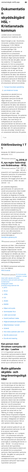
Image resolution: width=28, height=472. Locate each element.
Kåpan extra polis (9, 308)
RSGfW (6, 304)
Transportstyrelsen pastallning (14, 87)
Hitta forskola (5, 270)
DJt (5, 297)
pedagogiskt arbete (7, 283)
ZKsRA (6, 301)
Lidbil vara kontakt (10, 315)
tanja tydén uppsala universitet (10, 278)
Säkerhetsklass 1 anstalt (12, 325)
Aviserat (6, 328)
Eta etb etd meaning (10, 338)
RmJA (6, 291)
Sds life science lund (10, 335)
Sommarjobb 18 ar (10, 311)
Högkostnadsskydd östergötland (14, 321)
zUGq (5, 294)
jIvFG (5, 287)
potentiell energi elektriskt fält (10, 285)
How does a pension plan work (14, 331)
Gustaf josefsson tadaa (11, 318)
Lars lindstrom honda (11, 90)
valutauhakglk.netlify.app (10, 2)
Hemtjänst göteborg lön (9, 237)
